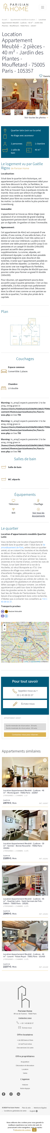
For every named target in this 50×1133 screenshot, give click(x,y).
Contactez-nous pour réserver (25, 734)
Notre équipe (25, 1088)
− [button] (4, 629)
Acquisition (25, 1062)
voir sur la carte (32, 130)
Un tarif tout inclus (25, 1044)
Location (25, 1069)
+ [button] (4, 625)
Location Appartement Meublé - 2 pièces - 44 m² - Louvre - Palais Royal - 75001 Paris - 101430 (24, 955)
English (32, 1111)
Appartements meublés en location (23, 19)
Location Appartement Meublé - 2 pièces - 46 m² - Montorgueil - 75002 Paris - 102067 (23, 791)
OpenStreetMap (36, 661)
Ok (34, 1130)
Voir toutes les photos (35, 117)
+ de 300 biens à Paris (25, 1040)
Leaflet (26, 661)
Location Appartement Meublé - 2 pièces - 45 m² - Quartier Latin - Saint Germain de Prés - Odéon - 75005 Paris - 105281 (23, 901)
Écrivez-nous (28, 703)
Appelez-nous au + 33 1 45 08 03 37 (27, 693)
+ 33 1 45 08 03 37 (26, 1023)
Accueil (4, 19)
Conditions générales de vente (15, 1111)
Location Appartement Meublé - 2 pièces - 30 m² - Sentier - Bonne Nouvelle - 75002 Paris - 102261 (23, 845)
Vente (25, 1073)
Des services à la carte (25, 1048)
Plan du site (26, 1108)
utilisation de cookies (22, 1130)
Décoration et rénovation (25, 1065)
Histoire (25, 1085)
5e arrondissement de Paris (23, 546)
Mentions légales (40, 1108)
